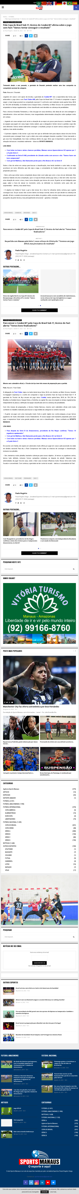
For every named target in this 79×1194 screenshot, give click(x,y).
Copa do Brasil (8, 212)
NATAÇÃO (8, 867)
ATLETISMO (9, 849)
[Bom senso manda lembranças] (6, 1134)
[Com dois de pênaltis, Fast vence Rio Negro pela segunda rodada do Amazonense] (6, 1092)
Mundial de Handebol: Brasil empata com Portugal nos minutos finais (39, 1035)
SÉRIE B (7, 834)
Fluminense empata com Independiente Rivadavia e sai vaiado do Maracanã (58, 540)
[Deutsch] (59, 3)
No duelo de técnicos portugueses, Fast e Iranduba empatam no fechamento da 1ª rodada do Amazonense (25, 1064)
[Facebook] (25, 1182)
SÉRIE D (7, 840)
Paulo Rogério (9, 31)
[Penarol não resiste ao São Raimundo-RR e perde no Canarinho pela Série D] (47, 1076)
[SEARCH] (73, 569)
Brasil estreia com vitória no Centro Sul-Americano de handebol (37, 988)
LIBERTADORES (10, 819)
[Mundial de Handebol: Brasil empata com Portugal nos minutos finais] (8, 1037)
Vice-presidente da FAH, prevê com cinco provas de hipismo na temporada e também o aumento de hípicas (44, 1012)
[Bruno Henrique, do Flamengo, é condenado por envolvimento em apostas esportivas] (58, 759)
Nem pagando (18, 1120)
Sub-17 (34, 212)
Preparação (27, 478)
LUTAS (7, 864)
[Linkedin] (42, 1182)
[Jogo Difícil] (6, 1111)
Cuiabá (43, 397)
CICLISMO (8, 855)
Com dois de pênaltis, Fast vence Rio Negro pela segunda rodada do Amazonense (25, 1092)
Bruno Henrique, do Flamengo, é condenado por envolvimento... (55, 774)
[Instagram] (36, 1182)
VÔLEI (7, 870)
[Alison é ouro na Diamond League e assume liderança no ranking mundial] (8, 1002)
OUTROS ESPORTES (9, 846)
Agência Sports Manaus (11, 789)
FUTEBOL (6, 22)
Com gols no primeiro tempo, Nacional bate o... (18, 773)
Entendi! (44, 1192)
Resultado (27, 212)
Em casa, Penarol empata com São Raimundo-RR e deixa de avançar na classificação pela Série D (66, 1088)
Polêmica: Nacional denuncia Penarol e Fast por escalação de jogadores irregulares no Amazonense (24, 1079)
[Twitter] (31, 1182)
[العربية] (38, 3)
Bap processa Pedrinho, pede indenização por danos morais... (20, 743)
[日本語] (64, 3)
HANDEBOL (9, 861)
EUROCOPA (9, 816)
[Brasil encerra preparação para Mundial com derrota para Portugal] (8, 1026)
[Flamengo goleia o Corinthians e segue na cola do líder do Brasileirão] (47, 1064)
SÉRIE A (7, 831)
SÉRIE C (7, 837)
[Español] (74, 3)
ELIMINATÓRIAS (10, 813)
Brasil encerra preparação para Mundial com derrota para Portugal (38, 1023)
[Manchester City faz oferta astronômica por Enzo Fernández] (39, 680)
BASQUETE (8, 852)
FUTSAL (7, 858)
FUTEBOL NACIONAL (9, 822)
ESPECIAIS (6, 795)
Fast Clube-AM (29, 99)
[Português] (69, 3)
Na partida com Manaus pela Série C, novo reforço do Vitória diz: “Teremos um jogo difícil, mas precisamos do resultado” (39, 242)
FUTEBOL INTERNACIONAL (11, 807)
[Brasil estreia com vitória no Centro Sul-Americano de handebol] (8, 991)
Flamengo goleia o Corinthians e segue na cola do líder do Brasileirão (65, 1063)
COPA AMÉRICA (10, 810)
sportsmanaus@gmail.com (43, 1176)
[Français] (54, 3)
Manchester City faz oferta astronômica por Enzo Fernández (31, 706)
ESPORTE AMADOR (9, 798)
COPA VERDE (9, 828)
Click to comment (39, 310)
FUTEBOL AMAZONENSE (15, 22)
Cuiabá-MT (48, 97)
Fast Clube (18, 392)
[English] (49, 3)
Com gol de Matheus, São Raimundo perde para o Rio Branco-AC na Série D (34, 161)
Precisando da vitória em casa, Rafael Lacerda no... (57, 742)
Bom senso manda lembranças (24, 1131)
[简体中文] (44, 3)
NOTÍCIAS (6, 843)
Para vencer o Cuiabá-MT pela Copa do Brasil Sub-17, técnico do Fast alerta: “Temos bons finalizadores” (39, 230)
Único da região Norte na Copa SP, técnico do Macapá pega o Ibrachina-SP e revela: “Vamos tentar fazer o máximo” (19, 298)
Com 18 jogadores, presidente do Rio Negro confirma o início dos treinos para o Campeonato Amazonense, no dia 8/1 (20, 541)
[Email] (53, 1182)
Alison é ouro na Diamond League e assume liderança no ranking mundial (40, 1000)
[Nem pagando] (6, 1123)
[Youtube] (48, 1182)
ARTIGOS (6, 792)
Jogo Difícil (17, 1108)
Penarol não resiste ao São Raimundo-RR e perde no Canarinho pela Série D (66, 1076)
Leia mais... (53, 1192)
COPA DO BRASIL (10, 825)
